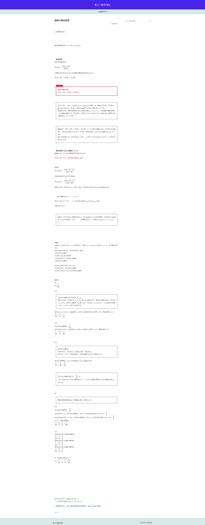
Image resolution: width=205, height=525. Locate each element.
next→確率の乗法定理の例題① (76, 506)
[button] (149, 21)
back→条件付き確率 (94, 506)
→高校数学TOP (60, 31)
